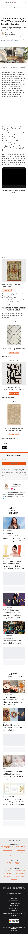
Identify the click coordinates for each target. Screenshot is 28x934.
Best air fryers (7, 876)
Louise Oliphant (11, 32)
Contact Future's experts (14, 896)
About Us (14, 898)
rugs (10, 96)
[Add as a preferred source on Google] (14, 921)
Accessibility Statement (14, 893)
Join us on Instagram (7, 850)
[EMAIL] (15, 489)
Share (6, 67)
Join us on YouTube (20, 846)
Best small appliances (21, 876)
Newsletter (22, 67)
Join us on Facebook (20, 852)
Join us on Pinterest (7, 852)
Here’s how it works (15, 40)
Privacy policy (14, 905)
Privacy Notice (21, 469)
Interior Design (4, 14)
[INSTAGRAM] (12, 489)
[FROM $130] (14, 373)
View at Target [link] (7, 290)
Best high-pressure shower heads (19, 7)
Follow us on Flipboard (14, 855)
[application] (14, 175)
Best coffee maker (7, 873)
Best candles (14, 879)
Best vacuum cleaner (20, 870)
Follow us (15, 67)
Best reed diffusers (20, 873)
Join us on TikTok (21, 850)
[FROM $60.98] (14, 414)
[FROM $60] (14, 334)
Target (5, 447)
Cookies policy (14, 908)
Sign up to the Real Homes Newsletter (7, 847)
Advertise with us (10, 863)
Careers (14, 910)
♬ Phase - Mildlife (15, 202)
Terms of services (20, 467)
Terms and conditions (14, 903)
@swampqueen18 (15, 200)
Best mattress (7, 870)
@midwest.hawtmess (12, 133)
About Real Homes (17, 863)
